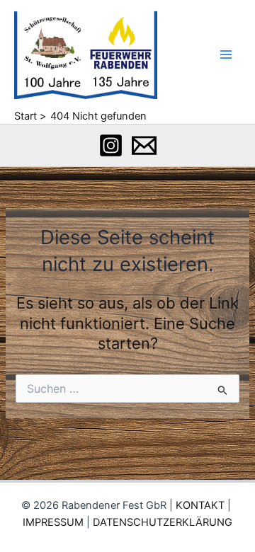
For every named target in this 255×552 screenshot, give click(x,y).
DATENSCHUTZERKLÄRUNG (162, 522)
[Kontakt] (144, 145)
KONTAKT (200, 505)
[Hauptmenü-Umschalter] (226, 54)
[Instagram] (110, 145)
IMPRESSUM (53, 522)
